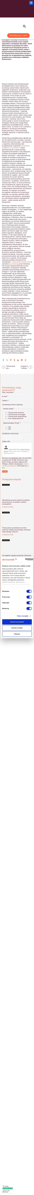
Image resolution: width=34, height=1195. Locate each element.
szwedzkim (25, 146)
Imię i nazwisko (8, 392)
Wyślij (5, 471)
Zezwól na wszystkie (17, 622)
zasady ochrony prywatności (15, 465)
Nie (9, 429)
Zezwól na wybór (17, 628)
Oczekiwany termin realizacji (12, 405)
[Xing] (25, 360)
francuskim (15, 148)
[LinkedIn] (18, 360)
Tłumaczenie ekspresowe (17, 416)
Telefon (5, 400)
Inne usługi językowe (15, 418)
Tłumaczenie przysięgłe (16, 414)
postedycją (14, 264)
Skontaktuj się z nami (18, 35)
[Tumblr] (14, 360)
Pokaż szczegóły (22, 616)
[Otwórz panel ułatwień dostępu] (31, 3)
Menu (20, 26)
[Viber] (22, 360)
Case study (6, 484)
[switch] (29, 597)
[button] (24, 26)
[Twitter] (7, 360)
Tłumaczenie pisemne (16, 412)
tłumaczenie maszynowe (21, 262)
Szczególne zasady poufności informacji (16, 555)
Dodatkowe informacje (10, 433)
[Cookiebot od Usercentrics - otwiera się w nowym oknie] (25, 559)
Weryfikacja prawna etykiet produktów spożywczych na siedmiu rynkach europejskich (16, 502)
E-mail (5, 396)
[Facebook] (3, 360)
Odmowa (17, 634)
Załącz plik (6, 441)
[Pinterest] (11, 360)
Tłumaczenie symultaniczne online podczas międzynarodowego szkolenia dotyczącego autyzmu (16, 530)
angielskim (6, 148)
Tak (9, 427)
